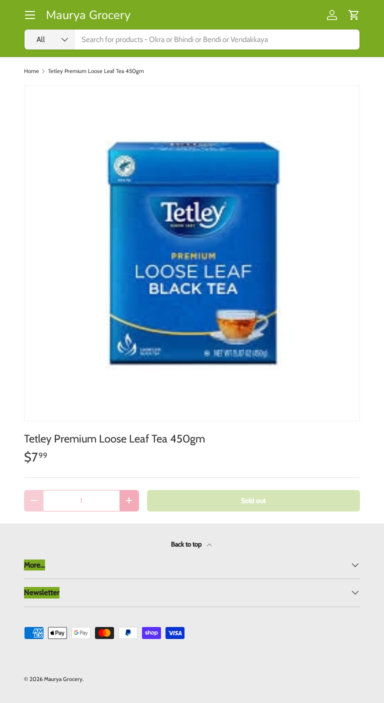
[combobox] (192, 40)
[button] (354, 15)
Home (31, 71)
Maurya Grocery (63, 679)
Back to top (187, 544)
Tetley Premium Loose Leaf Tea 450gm (96, 71)
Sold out (253, 500)
